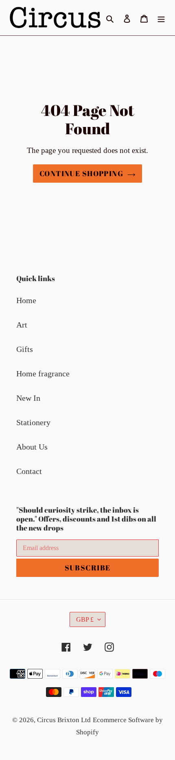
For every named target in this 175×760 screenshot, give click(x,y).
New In (28, 397)
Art (21, 324)
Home (26, 300)
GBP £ (85, 619)
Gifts (24, 349)
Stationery (33, 422)
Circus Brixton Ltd (64, 720)
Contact (29, 471)
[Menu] (161, 17)
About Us (32, 446)
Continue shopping (81, 173)
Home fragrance (43, 373)
